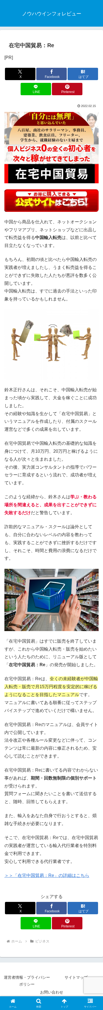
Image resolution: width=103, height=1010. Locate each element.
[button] (92, 784)
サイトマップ (76, 977)
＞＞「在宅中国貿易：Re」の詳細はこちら (46, 875)
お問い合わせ (51, 992)
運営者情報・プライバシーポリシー (27, 980)
